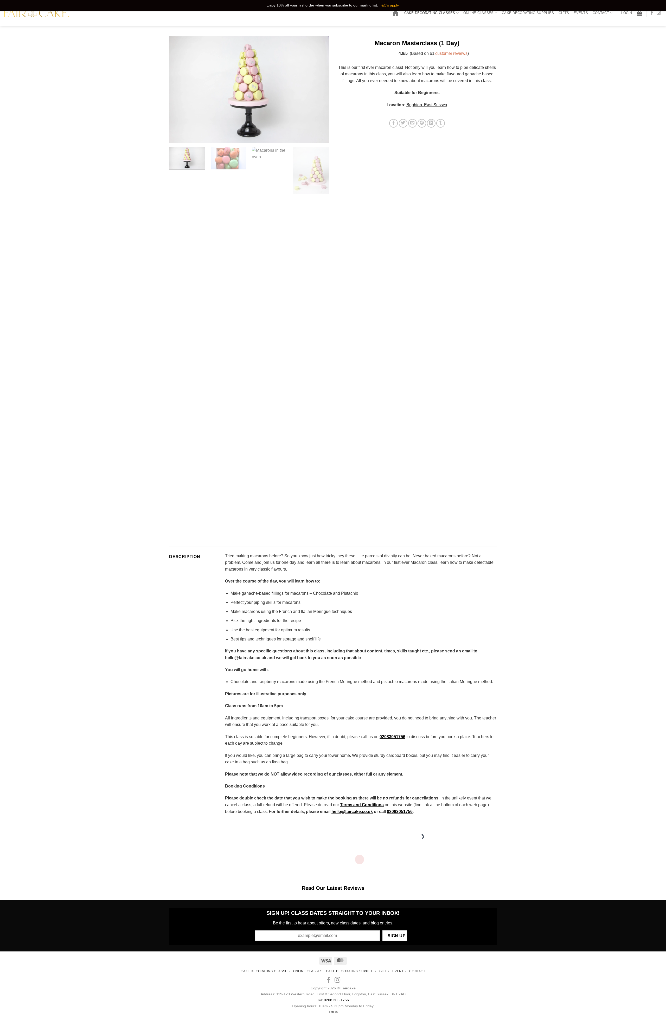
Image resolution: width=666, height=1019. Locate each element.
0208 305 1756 (336, 1000)
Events (581, 13)
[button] (626, 13)
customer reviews (451, 53)
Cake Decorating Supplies (528, 13)
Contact (601, 13)
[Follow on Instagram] (659, 13)
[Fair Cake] (36, 13)
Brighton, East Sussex (426, 105)
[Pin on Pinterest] (422, 123)
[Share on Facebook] (393, 123)
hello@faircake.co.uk (352, 811)
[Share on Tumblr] (440, 123)
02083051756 (400, 811)
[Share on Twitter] (403, 123)
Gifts (564, 13)
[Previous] (178, 89)
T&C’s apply (389, 5)
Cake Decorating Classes (429, 13)
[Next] (319, 89)
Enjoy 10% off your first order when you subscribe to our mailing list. (322, 5)
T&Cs (333, 1012)
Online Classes (478, 13)
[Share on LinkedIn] (431, 123)
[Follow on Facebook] (652, 13)
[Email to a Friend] (412, 123)
